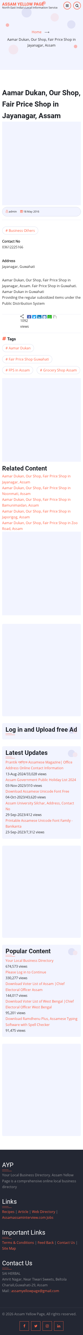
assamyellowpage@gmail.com (35, 1290)
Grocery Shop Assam (60, 370)
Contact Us (66, 1242)
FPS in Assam (19, 370)
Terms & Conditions (18, 1242)
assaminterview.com (24, 1217)
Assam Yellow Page (23, 4)
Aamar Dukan (20, 348)
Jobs (50, 1217)
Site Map (9, 1248)
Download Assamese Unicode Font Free (37, 791)
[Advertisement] (41, 163)
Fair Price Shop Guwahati (29, 359)
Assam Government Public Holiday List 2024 (41, 779)
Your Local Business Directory (29, 960)
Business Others (22, 230)
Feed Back (46, 1242)
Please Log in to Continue (26, 972)
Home (37, 32)
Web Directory (43, 1211)
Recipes (8, 1211)
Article (23, 1211)
